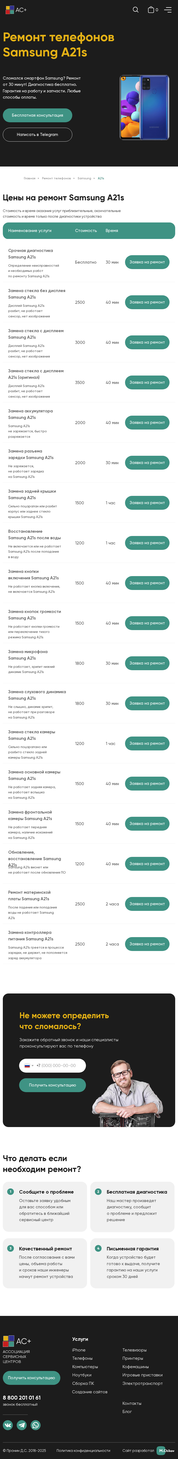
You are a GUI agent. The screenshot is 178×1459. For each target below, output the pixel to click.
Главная (29, 178)
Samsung (84, 178)
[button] (147, 262)
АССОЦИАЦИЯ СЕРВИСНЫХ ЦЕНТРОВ (16, 1357)
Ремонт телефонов (56, 178)
